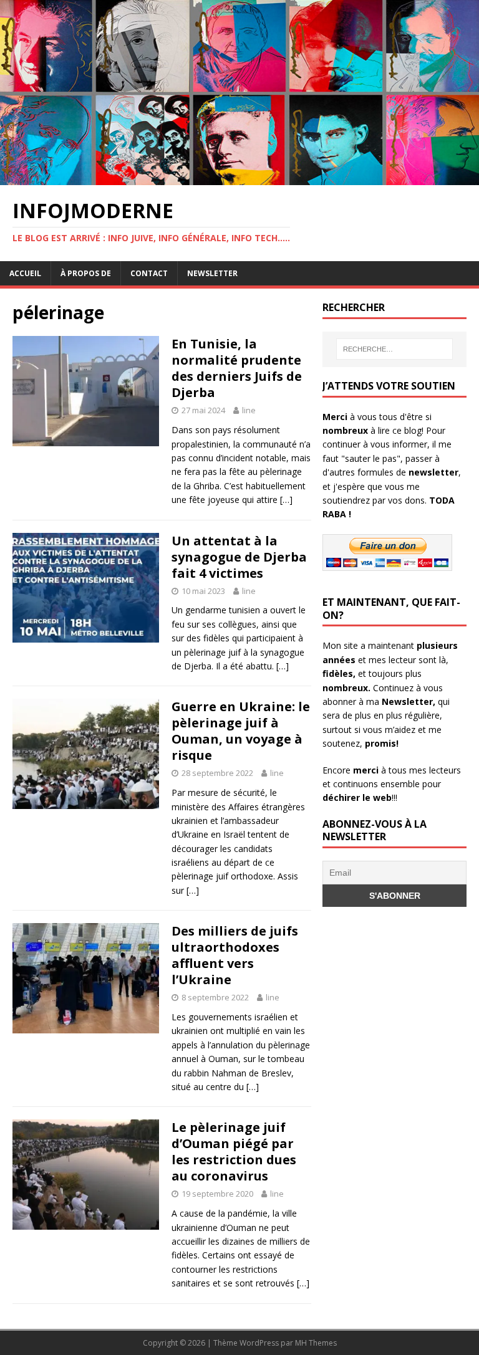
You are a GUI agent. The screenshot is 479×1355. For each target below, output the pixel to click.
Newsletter (212, 273)
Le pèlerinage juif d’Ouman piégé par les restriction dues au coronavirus (234, 1151)
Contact (149, 273)
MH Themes (316, 1343)
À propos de (85, 273)
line (249, 410)
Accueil (25, 273)
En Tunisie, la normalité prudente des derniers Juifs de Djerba (237, 368)
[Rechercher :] (394, 349)
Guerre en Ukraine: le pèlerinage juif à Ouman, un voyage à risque (241, 731)
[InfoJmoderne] (239, 178)
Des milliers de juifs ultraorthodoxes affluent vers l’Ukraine (235, 955)
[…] (286, 499)
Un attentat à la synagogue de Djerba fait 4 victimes (239, 557)
